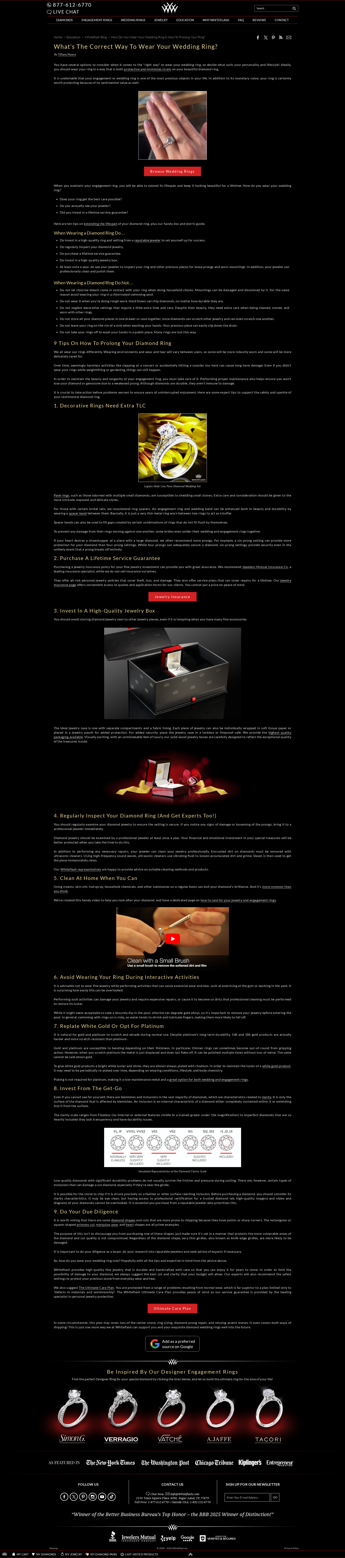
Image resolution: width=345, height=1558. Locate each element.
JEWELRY (161, 20)
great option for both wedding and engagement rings (208, 1079)
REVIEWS (259, 20)
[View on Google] (188, 1540)
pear (114, 1224)
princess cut (86, 1224)
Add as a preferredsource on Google (178, 1344)
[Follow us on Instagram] (93, 1499)
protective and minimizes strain (147, 69)
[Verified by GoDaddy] (218, 1540)
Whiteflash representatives (80, 869)
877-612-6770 (72, 5)
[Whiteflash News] (280, 37)
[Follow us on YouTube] (102, 1499)
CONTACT (282, 20)
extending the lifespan (100, 223)
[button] (49, 12)
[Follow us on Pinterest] (83, 1499)
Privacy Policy (291, 1548)
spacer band (78, 513)
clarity (266, 1097)
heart (130, 1224)
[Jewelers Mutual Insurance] (139, 1540)
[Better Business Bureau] (113, 1540)
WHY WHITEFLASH (216, 20)
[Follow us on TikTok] (112, 1499)
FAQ (241, 20)
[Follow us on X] (74, 1499)
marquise (103, 1224)
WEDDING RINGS (133, 20)
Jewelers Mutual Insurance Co (265, 567)
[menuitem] (64, 20)
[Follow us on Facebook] (64, 1499)
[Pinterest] (273, 37)
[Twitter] (266, 37)
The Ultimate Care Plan (96, 1287)
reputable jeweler (148, 240)
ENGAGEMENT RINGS (97, 20)
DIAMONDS (64, 20)
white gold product (276, 1066)
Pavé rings (61, 495)
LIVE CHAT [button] (66, 12)
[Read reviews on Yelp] (168, 1540)
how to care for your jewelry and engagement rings (238, 900)
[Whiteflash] (170, 13)
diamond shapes (123, 1220)
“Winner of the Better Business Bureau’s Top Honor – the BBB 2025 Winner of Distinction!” (172, 1514)
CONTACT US (172, 1484)
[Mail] (288, 37)
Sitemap (53, 1548)
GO (275, 1497)
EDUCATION (185, 20)
